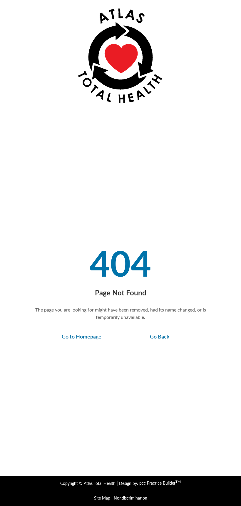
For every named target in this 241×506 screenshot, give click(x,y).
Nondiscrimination (130, 498)
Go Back (159, 337)
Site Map (102, 498)
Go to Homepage (81, 337)
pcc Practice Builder (160, 483)
